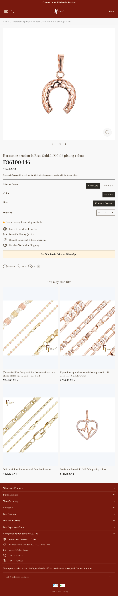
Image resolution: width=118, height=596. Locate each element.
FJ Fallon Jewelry (62, 591)
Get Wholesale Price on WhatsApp (59, 254)
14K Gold (108, 185)
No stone (108, 194)
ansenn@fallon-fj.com (18, 550)
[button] (6, 11)
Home (6, 21)
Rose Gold (93, 185)
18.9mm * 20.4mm (104, 203)
